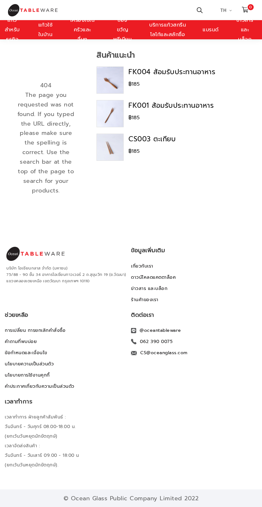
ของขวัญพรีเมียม (122, 29)
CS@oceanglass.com (164, 352)
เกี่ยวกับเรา (142, 266)
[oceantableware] (39, 10)
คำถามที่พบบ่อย (21, 341)
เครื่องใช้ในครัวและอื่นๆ (82, 29)
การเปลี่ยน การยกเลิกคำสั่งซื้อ (35, 330)
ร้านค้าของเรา (144, 299)
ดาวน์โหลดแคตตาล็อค (153, 277)
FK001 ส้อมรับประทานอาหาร (171, 105)
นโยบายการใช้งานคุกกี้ (27, 375)
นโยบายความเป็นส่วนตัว (29, 364)
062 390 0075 (156, 341)
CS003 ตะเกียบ (152, 139)
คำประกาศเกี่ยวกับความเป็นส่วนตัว (39, 386)
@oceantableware (160, 330)
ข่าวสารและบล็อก (244, 29)
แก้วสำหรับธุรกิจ (12, 29)
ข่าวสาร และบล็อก (149, 288)
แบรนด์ (211, 30)
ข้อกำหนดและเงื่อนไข (26, 352)
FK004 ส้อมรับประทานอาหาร (171, 72)
